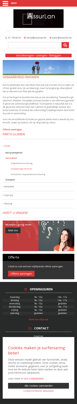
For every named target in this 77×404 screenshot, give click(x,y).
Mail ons (13, 230)
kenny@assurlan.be (36, 37)
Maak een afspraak (38, 319)
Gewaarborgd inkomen (21, 169)
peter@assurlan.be (62, 37)
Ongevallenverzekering (21, 163)
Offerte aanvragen (12, 129)
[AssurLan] (38, 18)
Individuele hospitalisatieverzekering (28, 174)
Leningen (41, 55)
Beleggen (55, 55)
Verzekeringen (25, 55)
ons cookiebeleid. (34, 378)
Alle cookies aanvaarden (39, 385)
